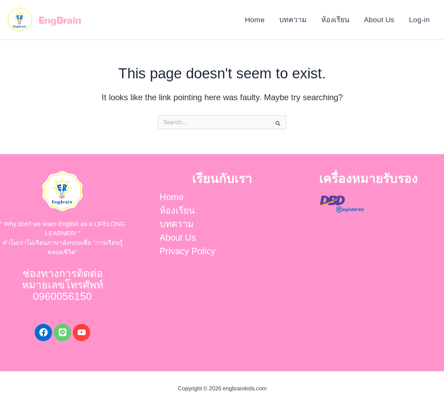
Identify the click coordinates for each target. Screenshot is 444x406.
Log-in (419, 20)
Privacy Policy (187, 251)
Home (255, 20)
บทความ (293, 20)
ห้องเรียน (335, 20)
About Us (379, 20)
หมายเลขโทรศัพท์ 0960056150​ (62, 290)
